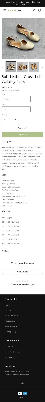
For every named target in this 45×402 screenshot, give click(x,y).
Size (3, 105)
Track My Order (10, 357)
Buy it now (22, 134)
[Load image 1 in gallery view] (11, 67)
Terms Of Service (11, 326)
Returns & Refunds (11, 316)
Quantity (5, 115)
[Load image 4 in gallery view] (34, 67)
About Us (8, 310)
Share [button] (6, 251)
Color (3, 94)
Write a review (22, 272)
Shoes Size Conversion (13, 352)
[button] (4, 10)
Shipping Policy (10, 332)
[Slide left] (2, 67)
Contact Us (9, 347)
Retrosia (24, 398)
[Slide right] (42, 67)
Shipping (4, 90)
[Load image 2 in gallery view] (22, 67)
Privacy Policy (10, 321)
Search (7, 305)
